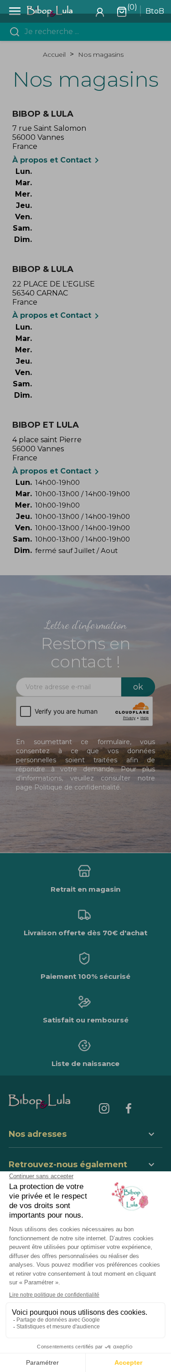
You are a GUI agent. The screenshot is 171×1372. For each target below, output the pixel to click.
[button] (86, 1165)
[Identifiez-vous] (99, 11)
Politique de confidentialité (77, 787)
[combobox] (91, 32)
